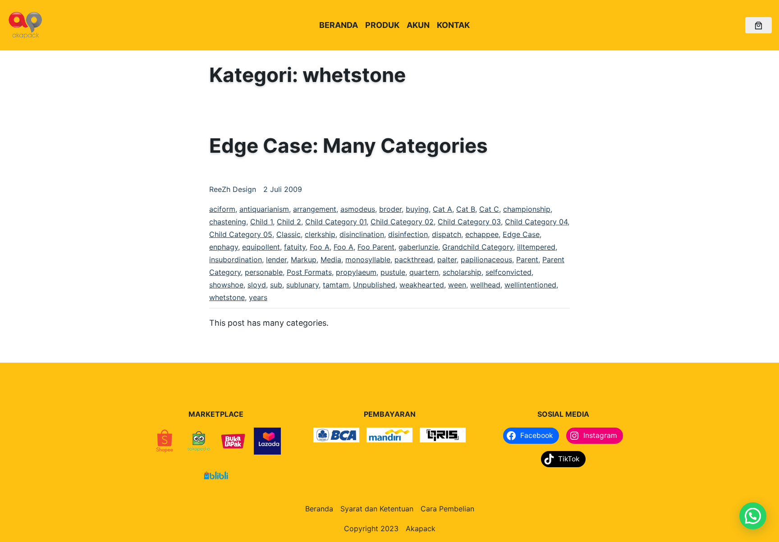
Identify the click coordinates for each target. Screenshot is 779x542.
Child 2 (289, 221)
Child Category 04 (536, 221)
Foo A (320, 246)
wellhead (485, 284)
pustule (392, 272)
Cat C (489, 209)
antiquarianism (264, 209)
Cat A (442, 209)
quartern (424, 272)
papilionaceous (486, 259)
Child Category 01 (336, 221)
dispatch (446, 234)
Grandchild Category (477, 246)
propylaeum (356, 272)
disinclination (361, 234)
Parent (527, 259)
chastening (227, 221)
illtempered (536, 246)
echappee (482, 234)
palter (447, 259)
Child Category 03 (469, 221)
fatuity (295, 246)
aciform (222, 209)
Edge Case (521, 234)
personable (264, 272)
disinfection (408, 234)
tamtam (336, 284)
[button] (752, 515)
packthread (413, 259)
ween (457, 284)
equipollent (261, 246)
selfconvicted (509, 272)
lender (276, 259)
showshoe (226, 284)
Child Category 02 (402, 221)
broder (390, 209)
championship (526, 209)
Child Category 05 (240, 234)
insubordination (235, 259)
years (258, 297)
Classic (288, 234)
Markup (303, 259)
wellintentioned (530, 284)
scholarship (462, 272)
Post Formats (309, 272)
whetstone (227, 297)
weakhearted (421, 284)
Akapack (420, 528)
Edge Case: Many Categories (348, 145)
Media (331, 259)
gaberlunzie (418, 246)
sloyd (256, 284)
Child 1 (261, 221)
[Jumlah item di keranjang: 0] (758, 25)
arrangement (314, 209)
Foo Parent (375, 246)
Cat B (465, 209)
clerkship (320, 234)
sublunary (302, 284)
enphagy (223, 246)
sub (276, 284)
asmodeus (357, 209)
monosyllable (367, 259)
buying (417, 209)
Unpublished (374, 284)
